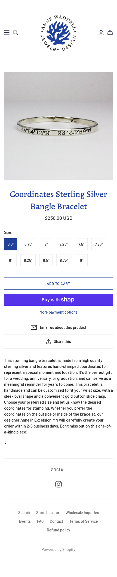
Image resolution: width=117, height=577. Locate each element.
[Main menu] (7, 32)
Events (25, 521)
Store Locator (47, 512)
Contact (56, 521)
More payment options (58, 312)
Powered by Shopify (58, 549)
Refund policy (58, 530)
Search (24, 512)
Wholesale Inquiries (82, 512)
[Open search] (15, 32)
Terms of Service (83, 521)
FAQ (40, 521)
